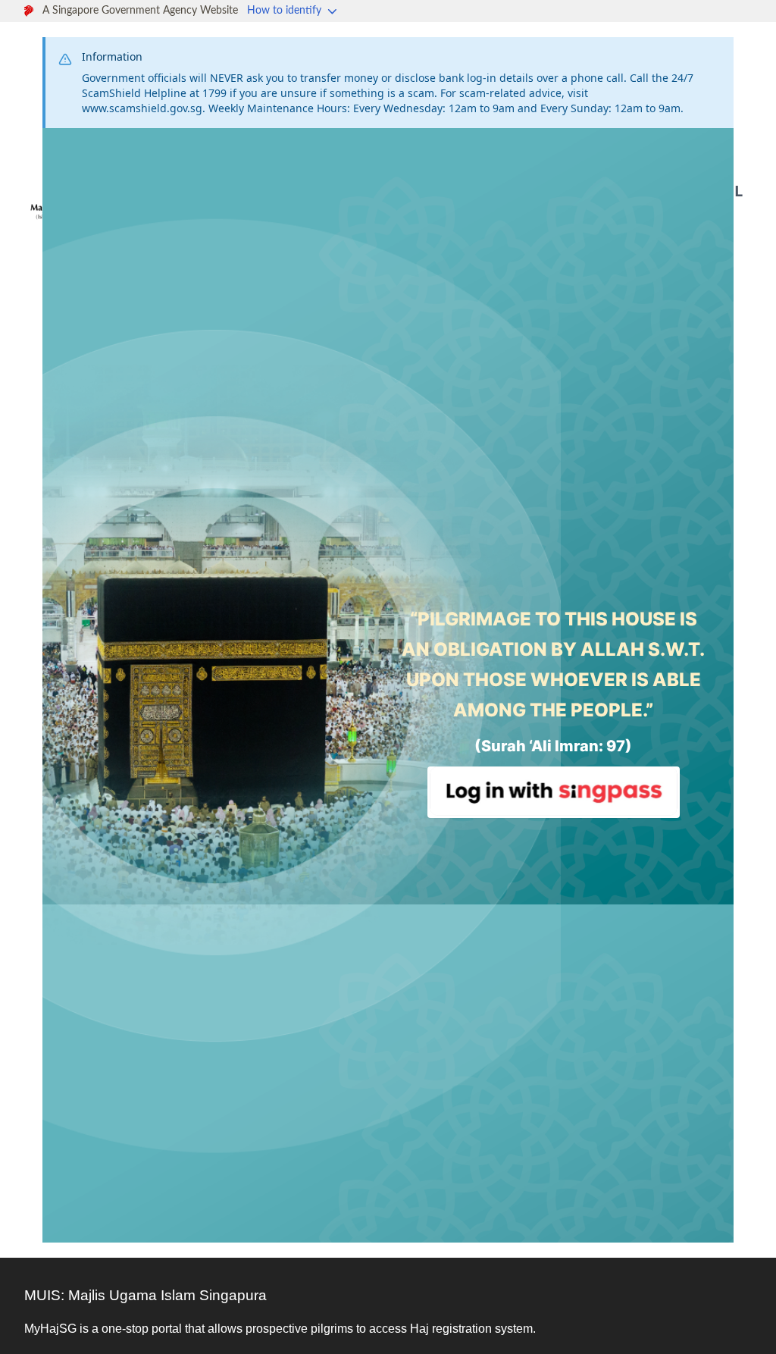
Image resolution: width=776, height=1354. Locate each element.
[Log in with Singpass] (553, 792)
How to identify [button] (285, 10)
